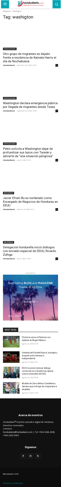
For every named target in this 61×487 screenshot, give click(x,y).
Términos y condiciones (13, 483)
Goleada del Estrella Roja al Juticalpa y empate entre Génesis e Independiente (39, 355)
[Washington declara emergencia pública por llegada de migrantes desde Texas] (30, 85)
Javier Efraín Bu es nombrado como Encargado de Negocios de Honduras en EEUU (30, 201)
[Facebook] (23, 456)
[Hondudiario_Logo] (30, 3)
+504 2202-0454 (11, 435)
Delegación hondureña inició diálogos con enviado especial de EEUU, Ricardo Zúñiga (29, 250)
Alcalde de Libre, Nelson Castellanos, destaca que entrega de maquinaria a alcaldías (39, 386)
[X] (38, 456)
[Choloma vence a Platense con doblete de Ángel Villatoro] (11, 341)
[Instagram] (30, 456)
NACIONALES (8, 193)
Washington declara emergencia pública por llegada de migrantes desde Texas (30, 105)
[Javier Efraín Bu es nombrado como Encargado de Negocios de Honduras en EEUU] (30, 180)
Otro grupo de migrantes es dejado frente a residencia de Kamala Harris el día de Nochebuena (29, 57)
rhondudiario (9, 65)
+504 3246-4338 (46, 432)
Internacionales (10, 49)
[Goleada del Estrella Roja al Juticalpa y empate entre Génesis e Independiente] (11, 357)
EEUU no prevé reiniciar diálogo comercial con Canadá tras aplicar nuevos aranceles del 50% (37, 371)
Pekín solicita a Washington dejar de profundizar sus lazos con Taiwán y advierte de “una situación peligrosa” (28, 152)
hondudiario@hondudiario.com (17, 432)
